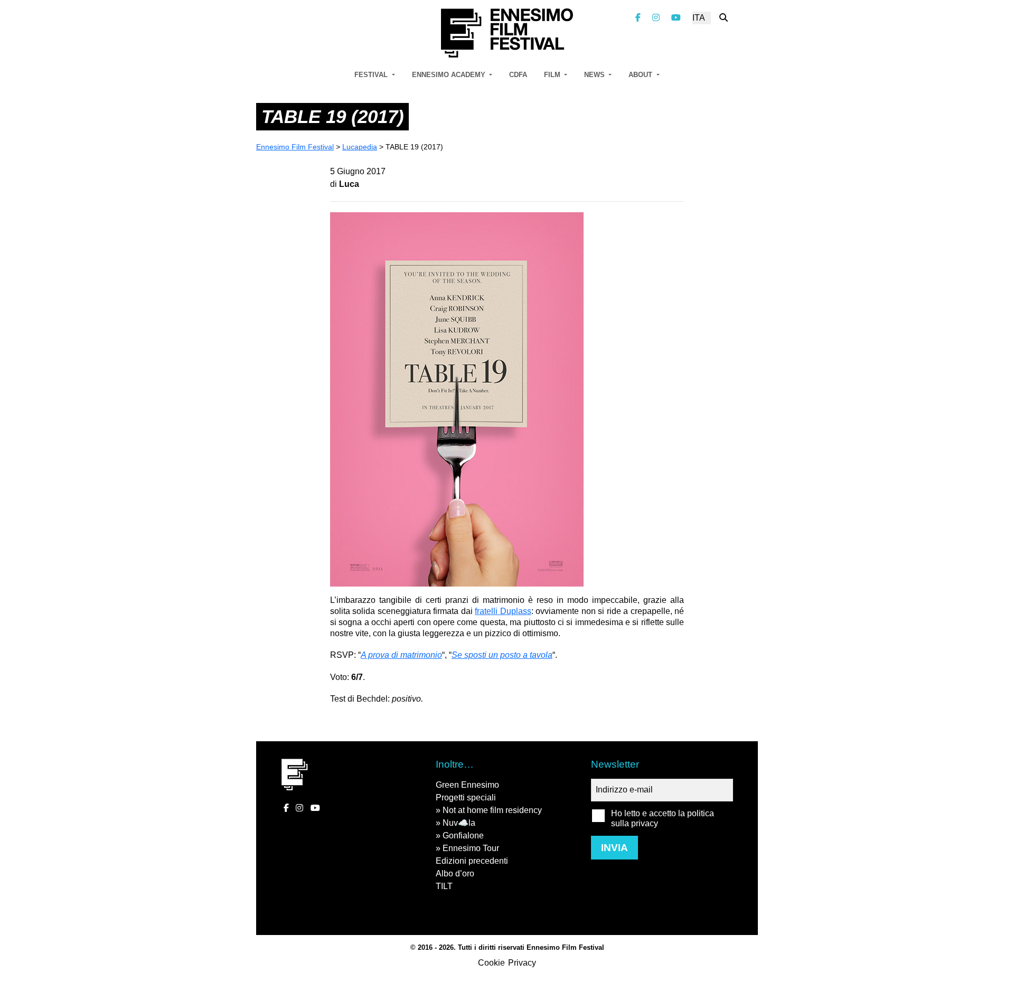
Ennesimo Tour (471, 848)
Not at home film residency (492, 810)
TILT (444, 886)
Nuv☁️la (459, 822)
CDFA (518, 75)
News (595, 75)
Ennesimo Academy (449, 75)
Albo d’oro (455, 873)
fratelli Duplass (503, 611)
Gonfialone (463, 835)
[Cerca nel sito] (723, 17)
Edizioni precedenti (472, 860)
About (641, 75)
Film (553, 75)
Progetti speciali (466, 797)
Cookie (491, 962)
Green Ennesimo (467, 784)
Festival (372, 75)
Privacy (522, 962)
